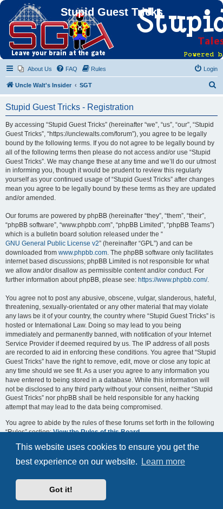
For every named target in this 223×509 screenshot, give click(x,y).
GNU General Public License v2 (52, 243)
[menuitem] (35, 68)
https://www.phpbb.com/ (172, 280)
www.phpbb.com (82, 252)
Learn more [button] (163, 461)
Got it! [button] (61, 489)
